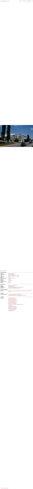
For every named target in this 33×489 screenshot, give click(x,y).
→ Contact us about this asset (4, 488)
